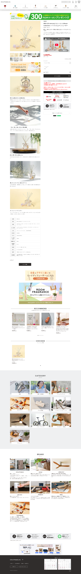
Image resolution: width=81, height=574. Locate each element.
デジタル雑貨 (45, 7)
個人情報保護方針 (17, 563)
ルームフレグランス (25, 7)
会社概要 (22, 563)
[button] (39, 335)
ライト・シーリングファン (55, 7)
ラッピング (46, 60)
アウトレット (76, 7)
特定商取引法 (26, 563)
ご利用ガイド (12, 563)
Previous (11, 36)
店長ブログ (14, 566)
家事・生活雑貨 (15, 7)
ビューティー (35, 7)
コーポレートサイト (23, 566)
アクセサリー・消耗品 (66, 7)
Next (39, 36)
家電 (5, 7)
